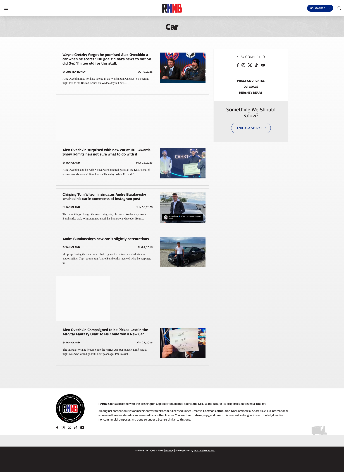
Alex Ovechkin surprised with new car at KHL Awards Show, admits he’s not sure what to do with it (106, 152)
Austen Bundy (76, 71)
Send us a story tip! (251, 128)
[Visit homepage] (70, 408)
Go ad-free (317, 8)
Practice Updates (251, 80)
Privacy (169, 450)
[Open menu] (6, 8)
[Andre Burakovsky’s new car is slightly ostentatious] (183, 252)
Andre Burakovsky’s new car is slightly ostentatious (106, 239)
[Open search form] (339, 8)
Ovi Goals (251, 86)
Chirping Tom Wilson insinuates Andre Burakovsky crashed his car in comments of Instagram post (104, 196)
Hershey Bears (250, 92)
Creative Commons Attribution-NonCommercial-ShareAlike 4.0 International (240, 411)
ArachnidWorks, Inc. (204, 450)
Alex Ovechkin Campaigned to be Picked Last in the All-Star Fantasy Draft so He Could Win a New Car (105, 332)
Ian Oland (73, 162)
